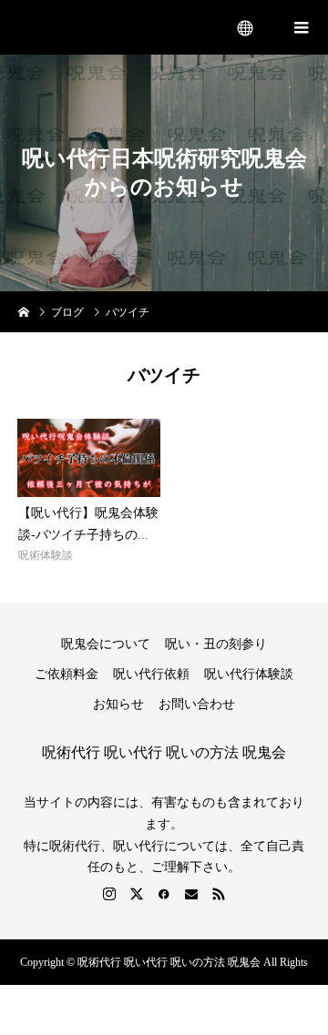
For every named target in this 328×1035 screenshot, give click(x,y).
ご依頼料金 (66, 674)
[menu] (246, 27)
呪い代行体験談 (248, 674)
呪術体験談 (45, 555)
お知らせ (118, 704)
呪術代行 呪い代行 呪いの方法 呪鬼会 (118, 27)
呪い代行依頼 (151, 674)
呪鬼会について (105, 644)
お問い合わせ (197, 704)
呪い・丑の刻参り (216, 644)
